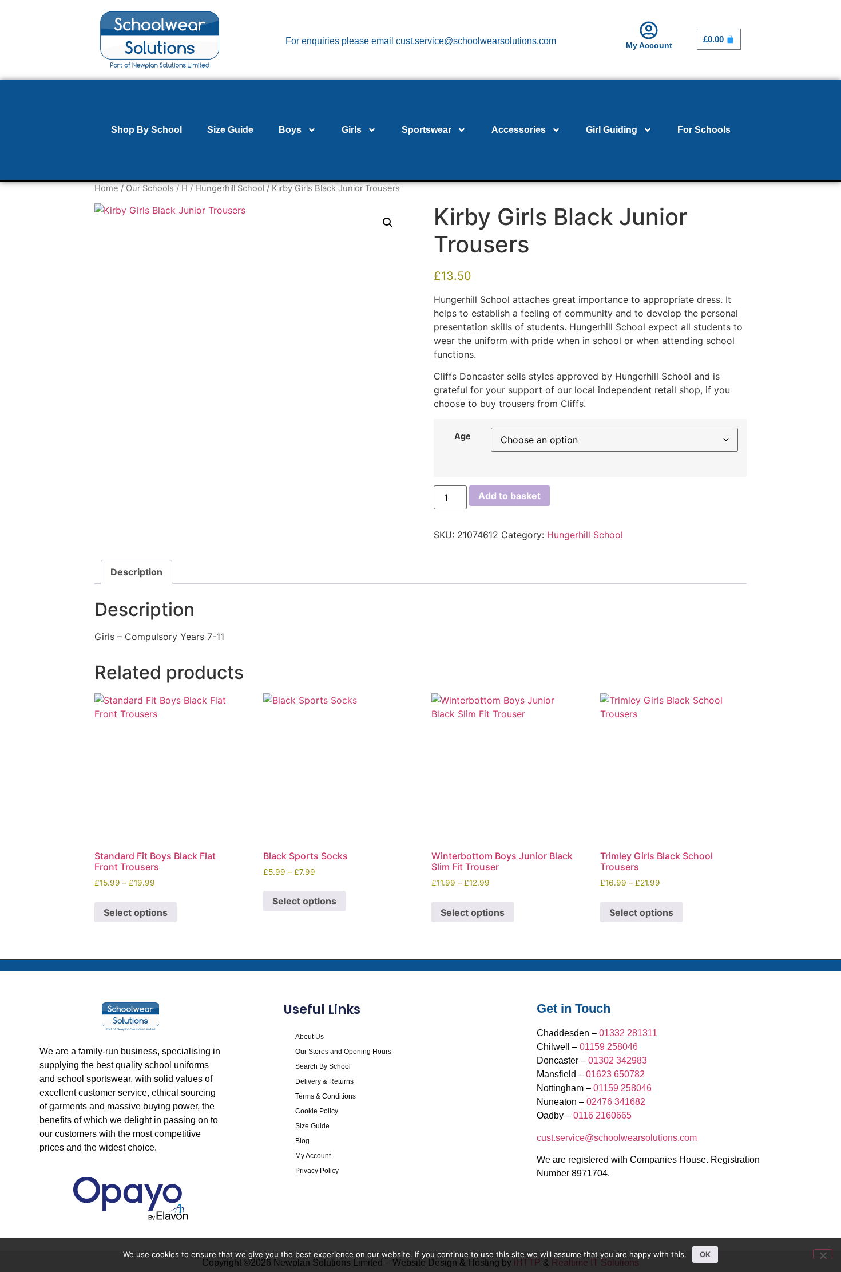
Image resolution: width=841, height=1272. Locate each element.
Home (106, 188)
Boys (290, 130)
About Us (309, 1037)
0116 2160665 (602, 1115)
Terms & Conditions (325, 1096)
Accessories (518, 130)
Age (462, 436)
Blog (302, 1141)
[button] (388, 222)
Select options (136, 912)
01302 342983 (617, 1060)
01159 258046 (609, 1047)
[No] (822, 1254)
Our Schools (150, 188)
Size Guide (230, 130)
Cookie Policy (316, 1111)
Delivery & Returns (324, 1081)
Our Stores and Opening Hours (343, 1052)
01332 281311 (628, 1033)
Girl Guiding (611, 130)
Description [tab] (136, 572)
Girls (352, 130)
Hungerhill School (229, 188)
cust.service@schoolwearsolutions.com (617, 1138)
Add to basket (509, 495)
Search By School (323, 1066)
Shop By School (146, 130)
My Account (649, 45)
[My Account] (649, 30)
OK (705, 1254)
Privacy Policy (317, 1171)
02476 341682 (615, 1102)
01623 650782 (615, 1074)
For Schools (704, 130)
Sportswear (426, 130)
